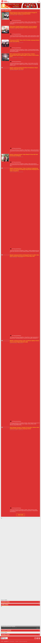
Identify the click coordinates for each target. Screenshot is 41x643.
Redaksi (16, 641)
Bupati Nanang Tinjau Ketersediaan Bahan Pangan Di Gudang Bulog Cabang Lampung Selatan (23, 13)
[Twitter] (37, 638)
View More (20, 514)
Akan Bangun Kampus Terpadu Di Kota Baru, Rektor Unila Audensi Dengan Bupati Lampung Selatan (24, 428)
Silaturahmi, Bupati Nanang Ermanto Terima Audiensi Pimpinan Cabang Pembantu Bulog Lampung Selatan (23, 27)
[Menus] (39, 1)
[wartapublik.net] (5, 1)
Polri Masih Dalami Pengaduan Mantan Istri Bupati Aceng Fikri (16, 626)
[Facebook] (35, 638)
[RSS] (39, 638)
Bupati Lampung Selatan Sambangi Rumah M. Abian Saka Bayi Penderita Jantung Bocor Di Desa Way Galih (24, 255)
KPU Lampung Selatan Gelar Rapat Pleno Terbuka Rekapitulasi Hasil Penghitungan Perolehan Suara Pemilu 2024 (24, 55)
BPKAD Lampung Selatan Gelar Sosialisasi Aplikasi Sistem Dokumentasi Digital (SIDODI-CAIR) (24, 341)
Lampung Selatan (14, 28)
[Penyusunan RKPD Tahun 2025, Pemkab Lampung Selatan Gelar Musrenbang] (18, 51)
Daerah (11, 28)
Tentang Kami (12, 641)
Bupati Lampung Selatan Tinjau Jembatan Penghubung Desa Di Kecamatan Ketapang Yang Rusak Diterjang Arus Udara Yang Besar (24, 169)
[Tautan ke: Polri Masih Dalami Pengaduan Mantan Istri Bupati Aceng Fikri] (20, 617)
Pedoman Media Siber (23, 641)
